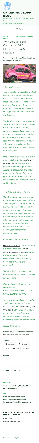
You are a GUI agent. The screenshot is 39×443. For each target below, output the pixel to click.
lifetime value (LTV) (11, 245)
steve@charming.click (11, 421)
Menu (21, 29)
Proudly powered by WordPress (14, 438)
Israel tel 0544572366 (12, 419)
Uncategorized (13, 370)
